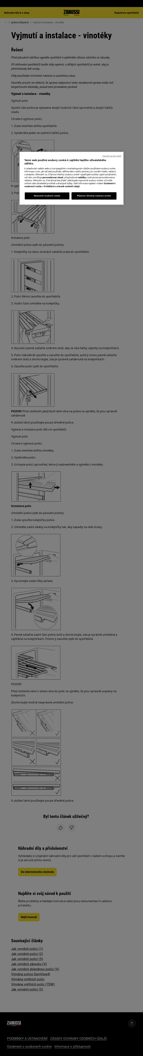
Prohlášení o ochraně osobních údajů (62, 186)
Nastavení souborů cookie (47, 196)
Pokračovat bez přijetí (111, 156)
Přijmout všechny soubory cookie (94, 196)
